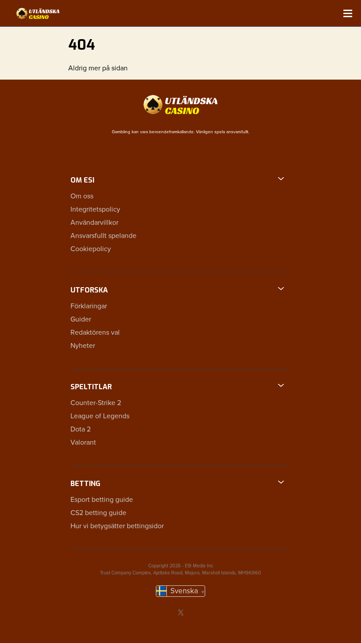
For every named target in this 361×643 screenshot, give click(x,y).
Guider (80, 319)
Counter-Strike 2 (95, 402)
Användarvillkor (94, 222)
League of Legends (99, 416)
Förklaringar (88, 306)
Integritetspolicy (95, 209)
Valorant (83, 442)
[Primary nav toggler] (347, 13)
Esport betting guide (101, 499)
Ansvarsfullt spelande (103, 235)
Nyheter (82, 345)
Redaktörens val (95, 332)
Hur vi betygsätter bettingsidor (117, 526)
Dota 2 (80, 429)
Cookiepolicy (90, 249)
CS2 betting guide (98, 512)
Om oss (81, 196)
